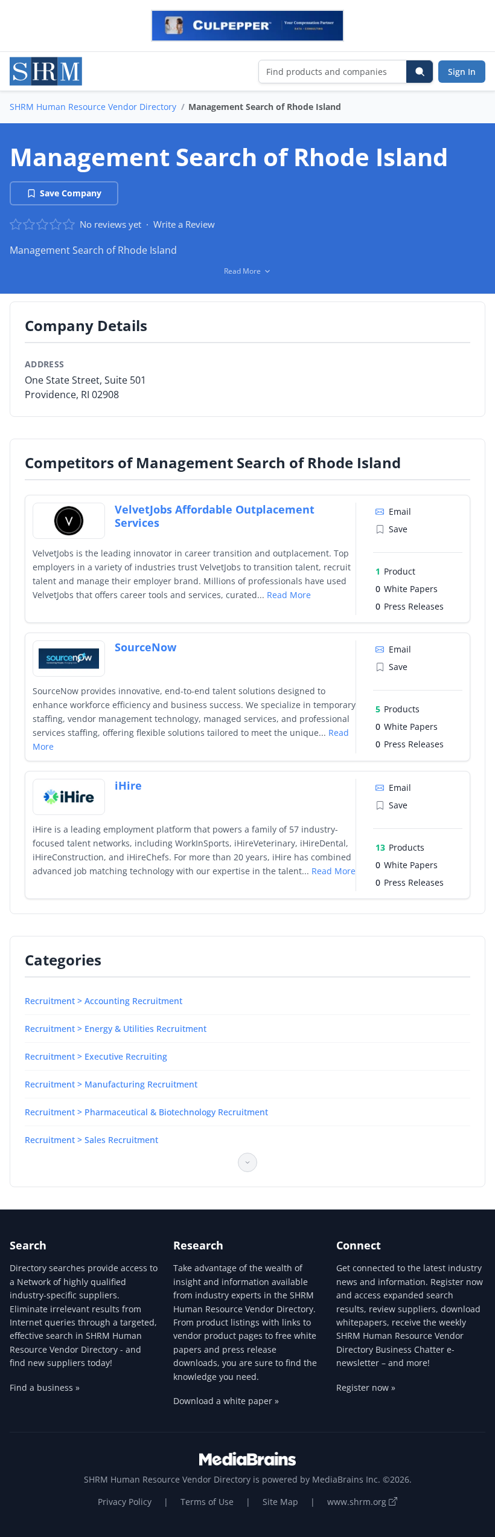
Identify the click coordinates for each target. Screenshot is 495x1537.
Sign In (462, 71)
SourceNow (145, 647)
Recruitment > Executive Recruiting (96, 1056)
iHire (128, 785)
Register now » (365, 1387)
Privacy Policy (125, 1501)
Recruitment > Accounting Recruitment (103, 1001)
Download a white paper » (226, 1400)
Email (400, 511)
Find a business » (45, 1387)
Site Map (280, 1501)
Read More (289, 595)
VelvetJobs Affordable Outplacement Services (215, 516)
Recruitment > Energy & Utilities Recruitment (115, 1028)
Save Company (70, 193)
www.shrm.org (358, 1501)
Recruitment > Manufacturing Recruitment (111, 1084)
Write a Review (184, 224)
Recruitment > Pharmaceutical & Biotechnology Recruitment (146, 1112)
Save (398, 529)
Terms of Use (207, 1501)
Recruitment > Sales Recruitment (91, 1140)
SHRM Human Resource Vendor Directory (93, 106)
